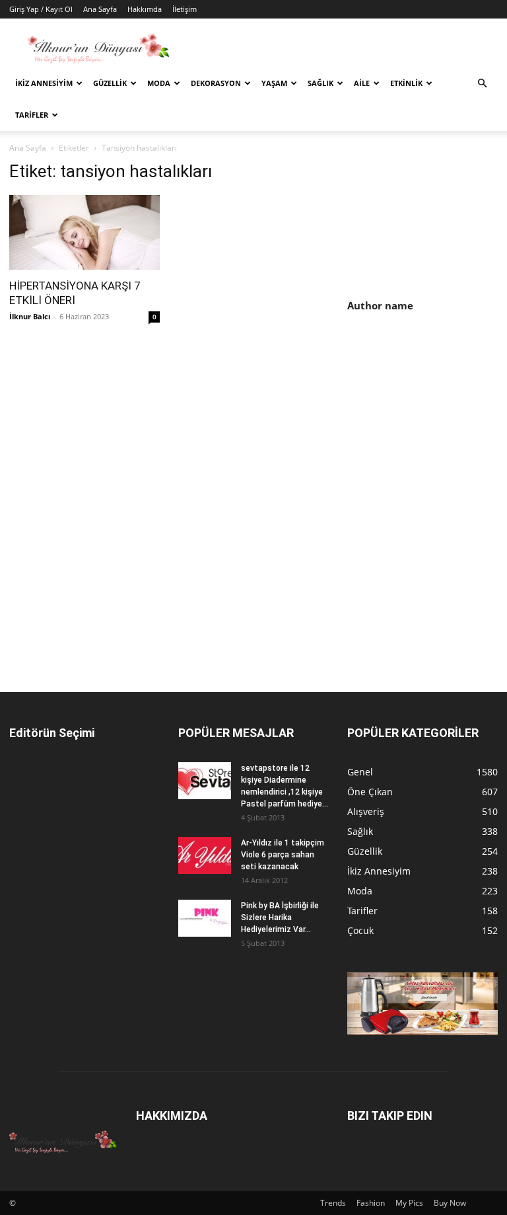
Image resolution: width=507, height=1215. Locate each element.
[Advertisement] (427, 410)
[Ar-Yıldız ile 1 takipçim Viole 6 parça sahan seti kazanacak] (204, 855)
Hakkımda (144, 9)
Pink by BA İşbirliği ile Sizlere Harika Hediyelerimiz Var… (280, 917)
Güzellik (110, 83)
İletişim (184, 9)
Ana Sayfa (100, 9)
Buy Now (450, 1202)
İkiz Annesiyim (44, 83)
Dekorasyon (216, 83)
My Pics (409, 1202)
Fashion (370, 1202)
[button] (482, 83)
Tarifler (31, 115)
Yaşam (274, 83)
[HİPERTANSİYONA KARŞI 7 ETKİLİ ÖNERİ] (84, 232)
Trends (333, 1202)
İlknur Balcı (29, 316)
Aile (362, 83)
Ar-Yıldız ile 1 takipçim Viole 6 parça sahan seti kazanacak (282, 854)
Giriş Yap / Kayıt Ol (41, 9)
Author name (380, 305)
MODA (158, 83)
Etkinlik (406, 83)
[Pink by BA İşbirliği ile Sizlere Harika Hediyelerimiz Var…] (204, 918)
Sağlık (320, 83)
